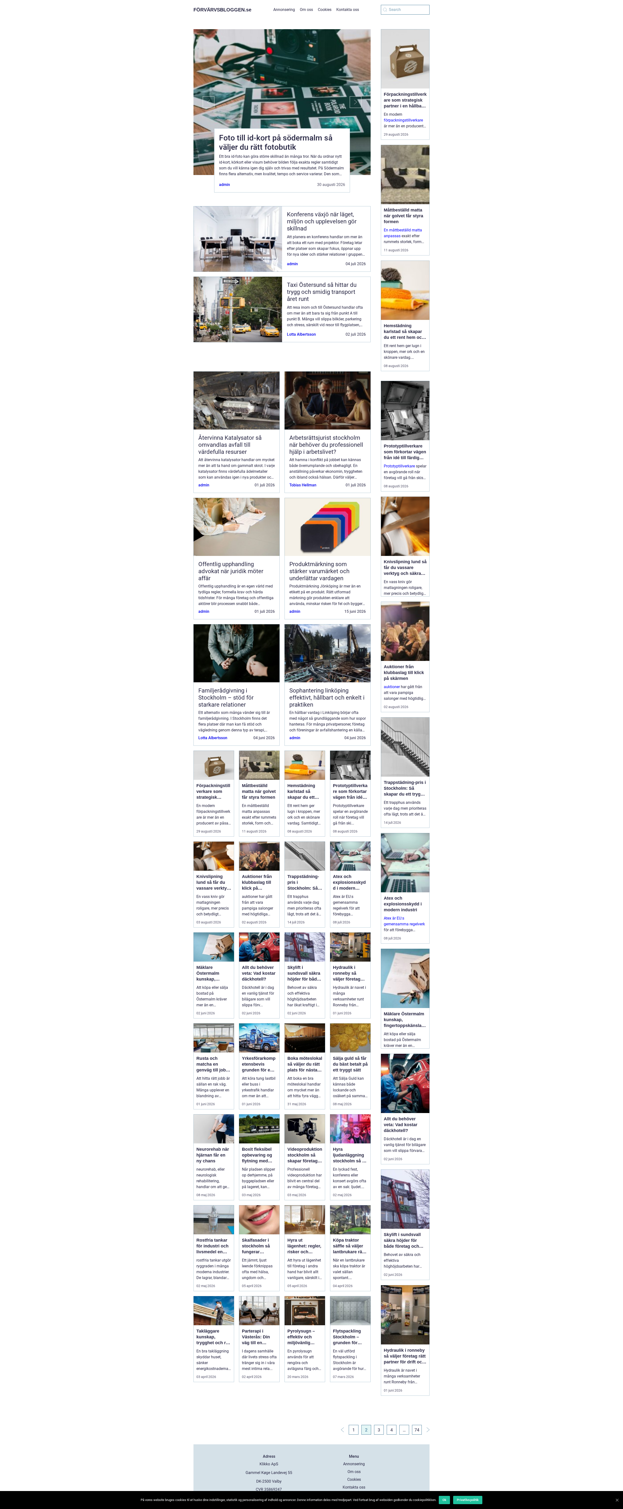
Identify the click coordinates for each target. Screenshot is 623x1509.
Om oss (306, 9)
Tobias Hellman (302, 485)
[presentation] (203, 102)
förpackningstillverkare (403, 120)
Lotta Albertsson (301, 334)
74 (416, 1429)
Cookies (324, 9)
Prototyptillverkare (399, 466)
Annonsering (284, 9)
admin (224, 184)
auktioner (392, 686)
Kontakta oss (347, 9)
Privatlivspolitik (468, 1500)
